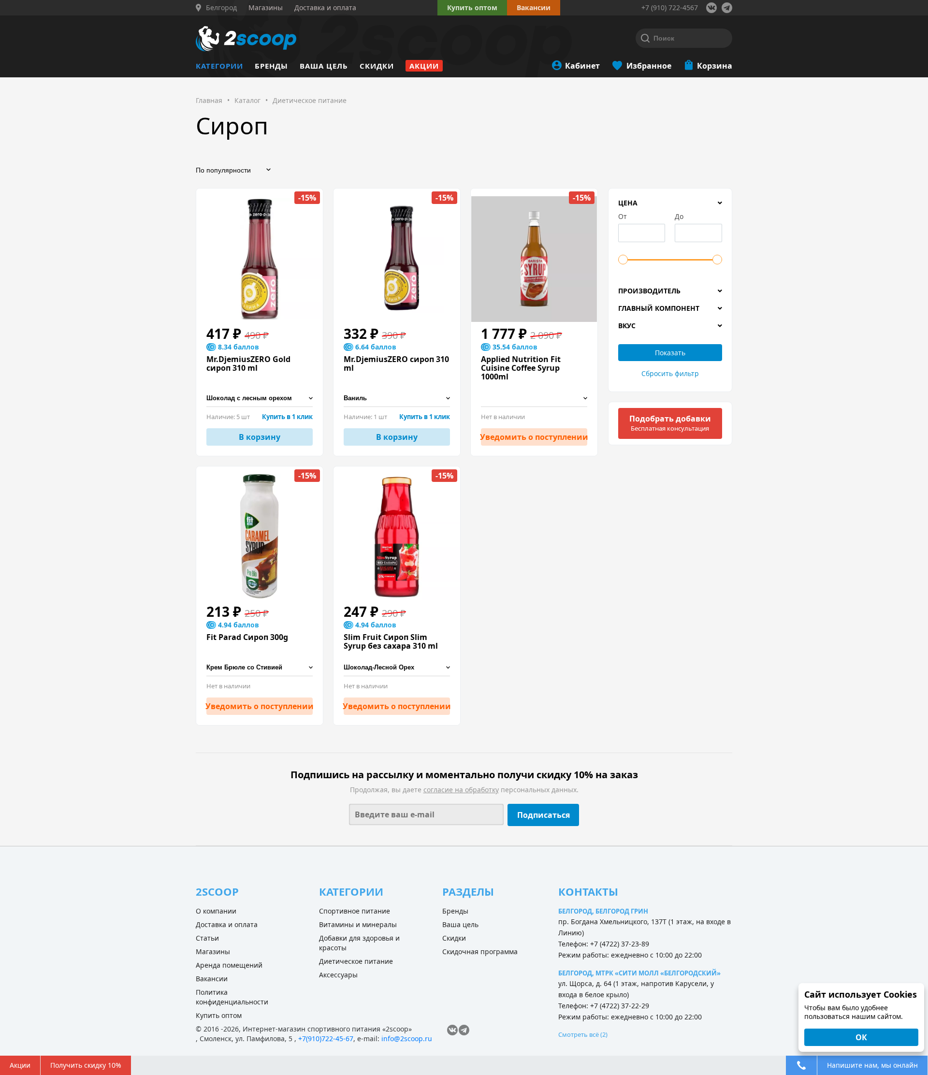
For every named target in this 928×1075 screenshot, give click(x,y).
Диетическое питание (356, 961)
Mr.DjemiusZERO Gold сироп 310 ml (248, 363)
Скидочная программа (480, 951)
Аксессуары (338, 974)
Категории (219, 66)
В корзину (259, 437)
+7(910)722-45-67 (325, 1038)
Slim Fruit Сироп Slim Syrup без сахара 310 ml (391, 641)
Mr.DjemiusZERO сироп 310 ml (396, 363)
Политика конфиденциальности (232, 997)
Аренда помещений (229, 965)
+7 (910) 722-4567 (669, 7)
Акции (424, 66)
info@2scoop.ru (406, 1038)
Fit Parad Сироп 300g (247, 637)
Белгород (221, 8)
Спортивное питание (354, 910)
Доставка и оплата (227, 924)
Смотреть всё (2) (583, 1034)
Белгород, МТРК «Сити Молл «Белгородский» (639, 973)
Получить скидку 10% (85, 1065)
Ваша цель (324, 66)
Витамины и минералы (358, 924)
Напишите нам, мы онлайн (872, 1065)
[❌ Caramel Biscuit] (534, 399)
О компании (216, 910)
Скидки (377, 66)
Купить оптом (472, 7)
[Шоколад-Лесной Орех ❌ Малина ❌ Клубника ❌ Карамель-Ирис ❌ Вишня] (397, 668)
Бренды (271, 66)
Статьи (207, 938)
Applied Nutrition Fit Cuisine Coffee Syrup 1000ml (521, 368)
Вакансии (212, 978)
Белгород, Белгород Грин (603, 911)
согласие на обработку (461, 789)
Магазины (213, 951)
